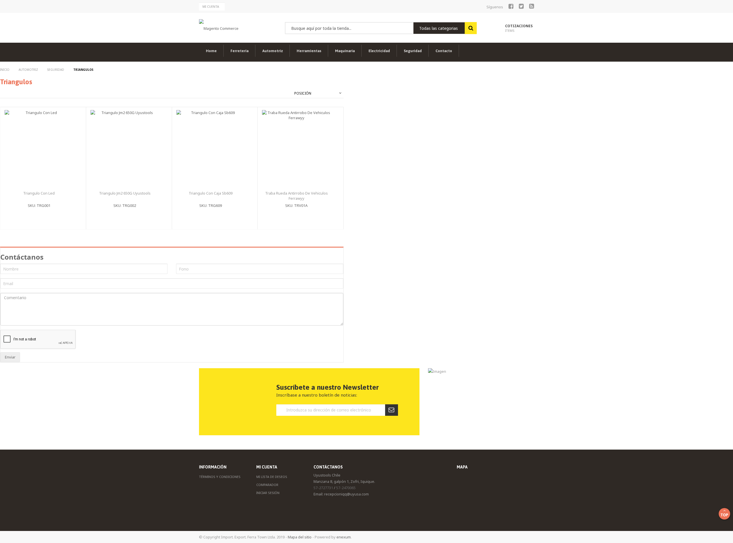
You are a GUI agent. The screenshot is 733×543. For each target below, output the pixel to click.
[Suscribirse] (391, 410)
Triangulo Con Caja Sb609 (210, 193)
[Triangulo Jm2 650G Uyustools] (153, 131)
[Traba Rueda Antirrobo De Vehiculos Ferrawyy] (324, 131)
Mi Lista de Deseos (271, 477)
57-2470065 (346, 487)
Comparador (267, 485)
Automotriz (29, 70)
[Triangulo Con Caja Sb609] (239, 131)
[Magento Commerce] (219, 28)
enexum (343, 537)
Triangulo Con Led (39, 193)
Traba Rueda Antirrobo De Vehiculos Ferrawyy (296, 196)
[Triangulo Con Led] (67, 131)
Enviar (10, 357)
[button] (67, 121)
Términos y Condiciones (220, 477)
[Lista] (8, 93)
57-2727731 (323, 487)
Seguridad (56, 70)
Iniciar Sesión (267, 493)
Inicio (5, 70)
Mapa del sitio (300, 537)
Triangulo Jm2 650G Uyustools (125, 193)
